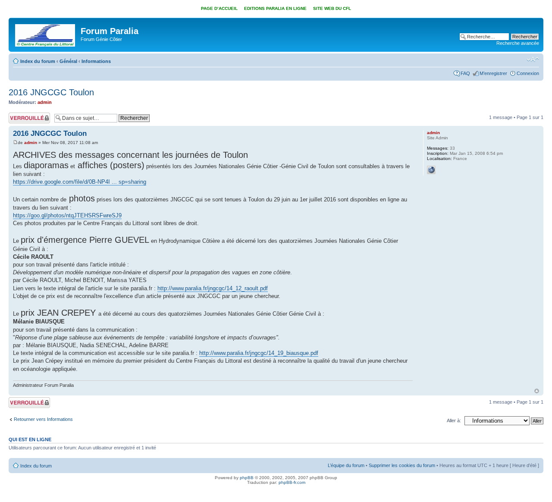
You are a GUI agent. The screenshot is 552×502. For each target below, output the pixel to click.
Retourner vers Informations (43, 419)
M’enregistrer (493, 73)
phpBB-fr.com (292, 482)
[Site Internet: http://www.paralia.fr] (431, 170)
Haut (536, 391)
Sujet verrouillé (24, 115)
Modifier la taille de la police (533, 59)
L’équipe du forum (346, 465)
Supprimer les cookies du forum (402, 465)
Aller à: (454, 420)
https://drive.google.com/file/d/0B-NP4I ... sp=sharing (79, 182)
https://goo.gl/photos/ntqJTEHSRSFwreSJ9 (67, 215)
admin (45, 102)
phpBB (247, 477)
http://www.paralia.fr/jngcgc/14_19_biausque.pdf (258, 353)
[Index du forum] (46, 33)
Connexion (528, 73)
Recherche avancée (517, 43)
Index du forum (37, 61)
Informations (96, 61)
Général (68, 61)
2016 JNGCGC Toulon (51, 92)
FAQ (465, 73)
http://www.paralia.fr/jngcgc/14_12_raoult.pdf (212, 288)
